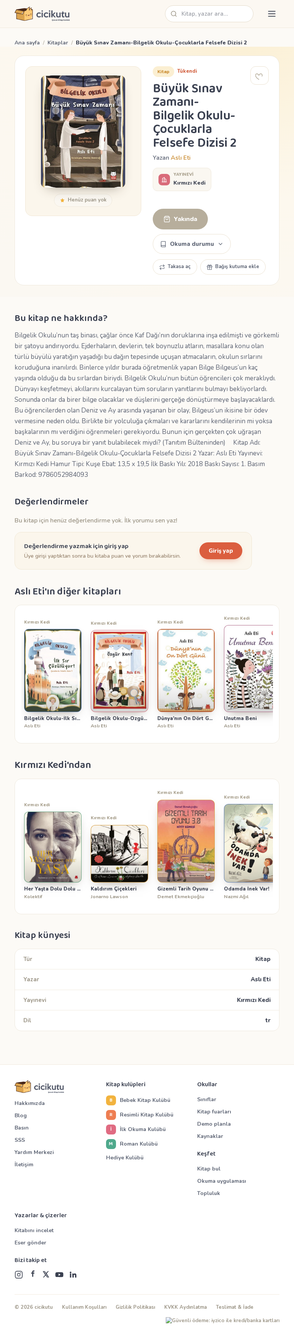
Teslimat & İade (234, 1307)
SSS (20, 1140)
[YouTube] (59, 1274)
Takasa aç (179, 266)
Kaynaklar (210, 1136)
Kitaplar (57, 42)
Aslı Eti (181, 158)
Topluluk (208, 1193)
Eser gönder (30, 1242)
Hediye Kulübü (125, 1157)
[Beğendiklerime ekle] (259, 75)
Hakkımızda (30, 1103)
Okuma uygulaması (221, 1181)
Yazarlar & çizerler (41, 1215)
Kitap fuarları (214, 1111)
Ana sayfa (27, 42)
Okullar (207, 1084)
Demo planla (214, 1124)
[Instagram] (19, 1274)
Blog (21, 1115)
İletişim (24, 1164)
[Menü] (271, 13)
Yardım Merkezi (34, 1152)
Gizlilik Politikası (135, 1307)
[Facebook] (32, 1274)
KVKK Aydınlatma (185, 1307)
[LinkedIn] (73, 1274)
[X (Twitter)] (46, 1274)
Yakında (185, 219)
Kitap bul (208, 1168)
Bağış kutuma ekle (237, 266)
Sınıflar (206, 1099)
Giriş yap (221, 551)
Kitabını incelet (34, 1230)
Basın (22, 1127)
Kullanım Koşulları (84, 1307)
